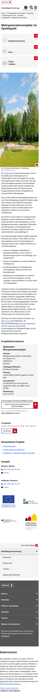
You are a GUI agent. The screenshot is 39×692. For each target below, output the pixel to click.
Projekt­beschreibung (16, 41)
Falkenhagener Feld (9, 15)
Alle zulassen (15, 691)
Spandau (30, 13)
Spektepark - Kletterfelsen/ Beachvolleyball (19, 453)
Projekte (20, 15)
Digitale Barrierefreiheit (11, 575)
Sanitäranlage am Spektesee (14, 450)
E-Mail (6, 473)
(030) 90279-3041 (13, 469)
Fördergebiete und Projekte (16, 13)
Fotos (10, 52)
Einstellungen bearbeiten (9, 688)
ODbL (26, 411)
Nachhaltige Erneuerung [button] (11, 551)
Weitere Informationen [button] (10, 624)
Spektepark (8, 173)
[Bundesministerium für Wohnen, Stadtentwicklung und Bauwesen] (8, 522)
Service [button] (4, 594)
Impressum (7, 557)
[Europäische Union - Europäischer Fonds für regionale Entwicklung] (8, 501)
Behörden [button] (5, 600)
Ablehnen (4, 691)
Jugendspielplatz (29, 323)
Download (7, 431)
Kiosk (7, 321)
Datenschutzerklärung (13, 684)
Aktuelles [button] (5, 612)
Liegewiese (11, 326)
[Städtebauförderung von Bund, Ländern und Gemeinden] (30, 522)
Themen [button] (4, 618)
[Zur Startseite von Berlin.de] (7, 587)
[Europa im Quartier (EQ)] (30, 501)
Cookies (6, 569)
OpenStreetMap (11, 411)
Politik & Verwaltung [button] (9, 606)
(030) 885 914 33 (13, 484)
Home (3, 13)
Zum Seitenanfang (28, 545)
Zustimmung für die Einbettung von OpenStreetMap (17, 405)
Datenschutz (7, 563)
